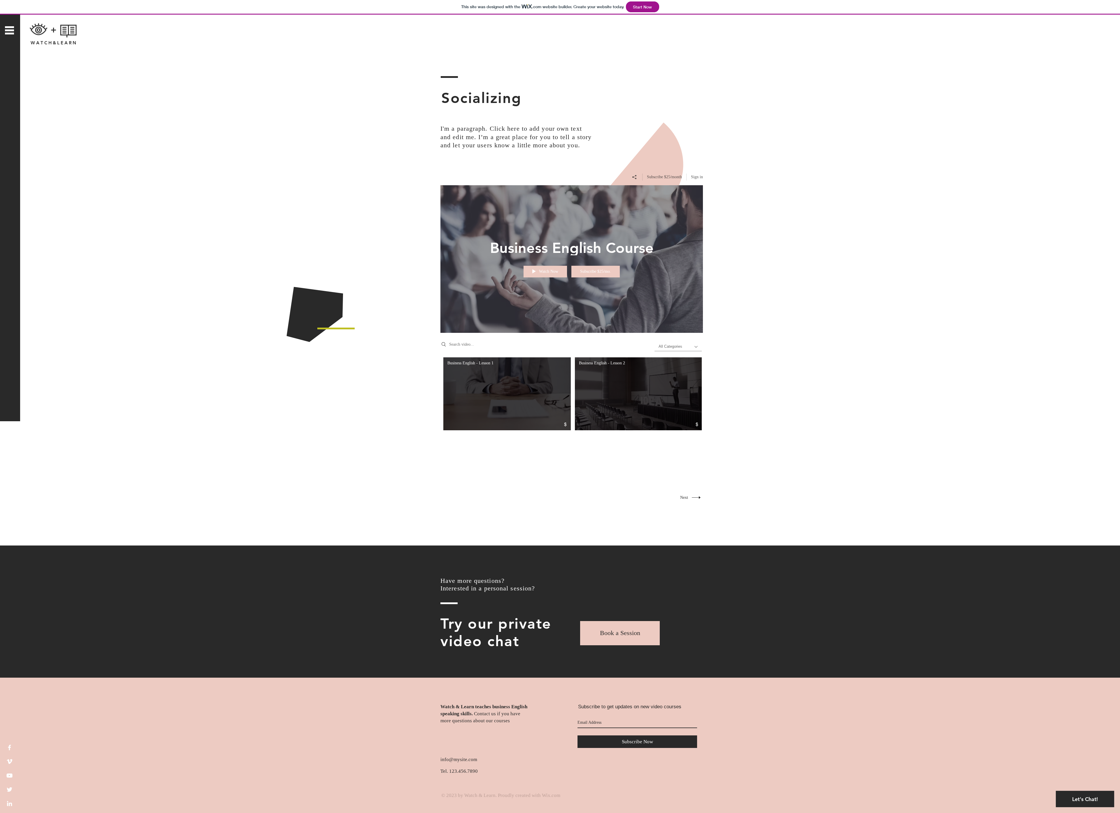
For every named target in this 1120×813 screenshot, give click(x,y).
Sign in (697, 177)
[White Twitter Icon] (9, 789)
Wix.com (551, 795)
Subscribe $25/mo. (595, 271)
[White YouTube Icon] (9, 775)
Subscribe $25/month (664, 177)
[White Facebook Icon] (9, 747)
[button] (9, 30)
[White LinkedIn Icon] (9, 803)
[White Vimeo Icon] (9, 761)
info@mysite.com (458, 759)
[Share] (634, 177)
